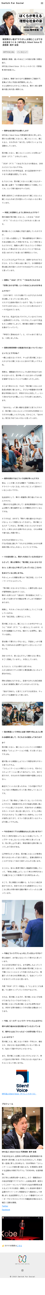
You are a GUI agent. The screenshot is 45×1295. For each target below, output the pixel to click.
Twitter (5, 1206)
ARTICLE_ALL (8, 52)
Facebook (6, 1209)
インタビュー (22, 52)
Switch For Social (13, 3)
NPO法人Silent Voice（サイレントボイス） (19, 1093)
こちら (19, 1245)
